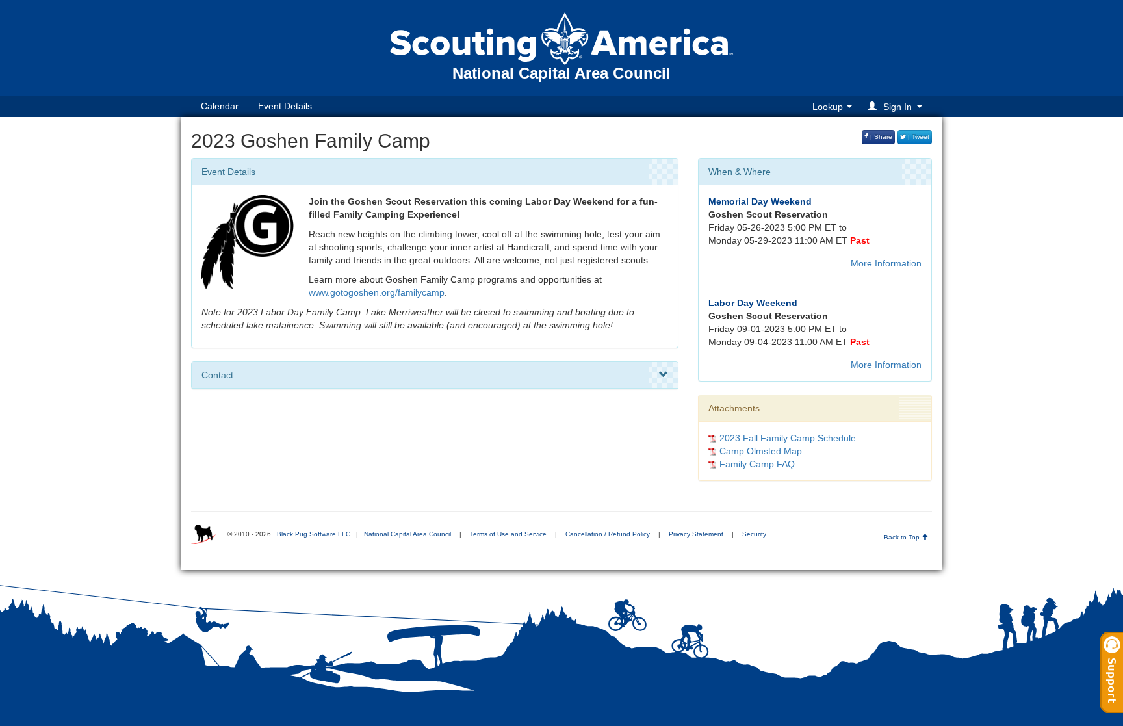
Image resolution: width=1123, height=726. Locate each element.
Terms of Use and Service (508, 534)
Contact (217, 375)
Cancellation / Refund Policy (607, 534)
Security (754, 534)
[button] (897, 106)
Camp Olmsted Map (760, 451)
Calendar (220, 106)
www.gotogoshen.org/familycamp (377, 292)
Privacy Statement (696, 534)
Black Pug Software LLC (313, 534)
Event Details (285, 106)
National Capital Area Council (407, 534)
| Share (880, 136)
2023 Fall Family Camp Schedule (787, 438)
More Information (886, 263)
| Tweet (917, 136)
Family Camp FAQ (757, 464)
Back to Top (903, 537)
